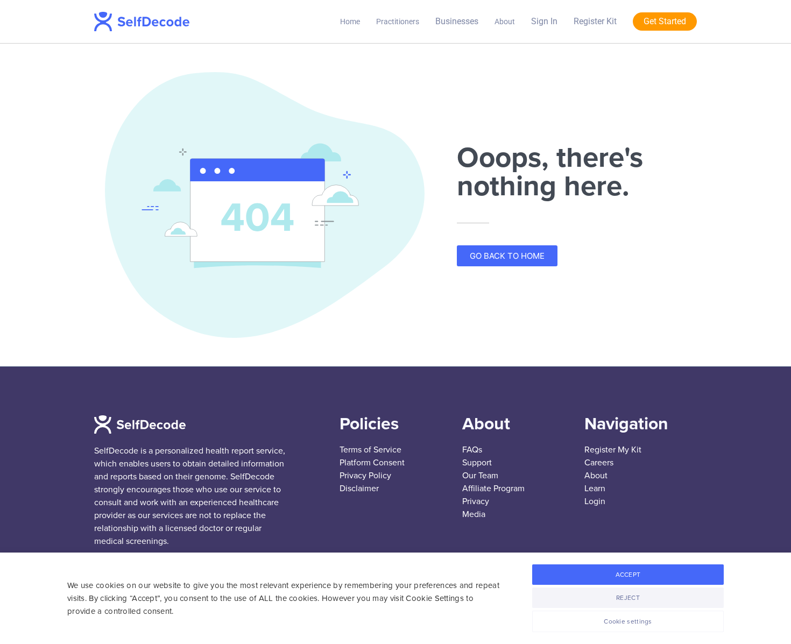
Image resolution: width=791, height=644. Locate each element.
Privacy (475, 501)
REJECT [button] (628, 597)
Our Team (480, 475)
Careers (598, 462)
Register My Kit (612, 449)
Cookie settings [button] (628, 621)
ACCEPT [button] (628, 574)
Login (594, 501)
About (505, 21)
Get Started (665, 21)
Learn (594, 488)
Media (473, 514)
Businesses (456, 21)
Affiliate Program (493, 488)
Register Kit (595, 21)
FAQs (472, 449)
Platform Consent (372, 462)
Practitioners (397, 21)
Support (477, 462)
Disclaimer (359, 488)
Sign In (544, 21)
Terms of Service (370, 449)
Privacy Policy (365, 475)
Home (350, 21)
